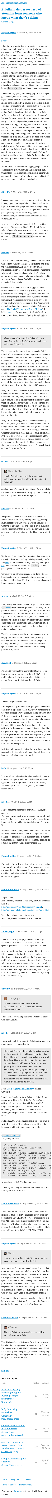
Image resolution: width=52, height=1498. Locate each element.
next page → (7, 1371)
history (15, 1451)
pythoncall (19, 1435)
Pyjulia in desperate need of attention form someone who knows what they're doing (21, 13)
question (19, 1465)
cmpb (10, 312)
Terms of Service (9, 1485)
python (10, 1419)
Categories (14, 1479)
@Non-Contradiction (11, 1135)
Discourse (17, 1491)
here (7, 562)
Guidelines (26, 1479)
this (2, 565)
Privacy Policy (25, 1485)
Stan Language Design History (20, 1089)
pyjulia (4, 41)
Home (4, 1479)
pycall (3, 1419)
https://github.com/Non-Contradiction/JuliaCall (21, 907)
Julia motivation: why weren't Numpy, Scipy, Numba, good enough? (12, 1445)
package (4, 1435)
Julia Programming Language (14, 3)
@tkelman (6, 607)
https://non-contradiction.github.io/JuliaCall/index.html (25, 910)
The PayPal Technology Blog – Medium (24, 309)
